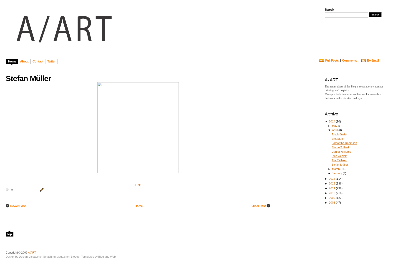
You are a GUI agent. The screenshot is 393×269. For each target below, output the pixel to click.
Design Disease (29, 256)
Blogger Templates (82, 256)
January (337, 173)
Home (139, 206)
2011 (332, 188)
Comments (349, 60)
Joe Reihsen (339, 160)
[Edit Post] (41, 189)
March (336, 169)
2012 (332, 183)
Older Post (259, 206)
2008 (332, 202)
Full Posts (332, 60)
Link (138, 185)
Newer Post (17, 206)
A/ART (32, 252)
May (335, 125)
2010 (332, 193)
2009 (332, 197)
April (335, 130)
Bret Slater (338, 138)
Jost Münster (339, 134)
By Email (373, 60)
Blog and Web (107, 256)
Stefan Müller (340, 164)
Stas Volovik (339, 156)
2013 (332, 178)
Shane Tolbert (340, 147)
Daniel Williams (341, 151)
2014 (332, 121)
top (9, 234)
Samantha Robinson (344, 143)
